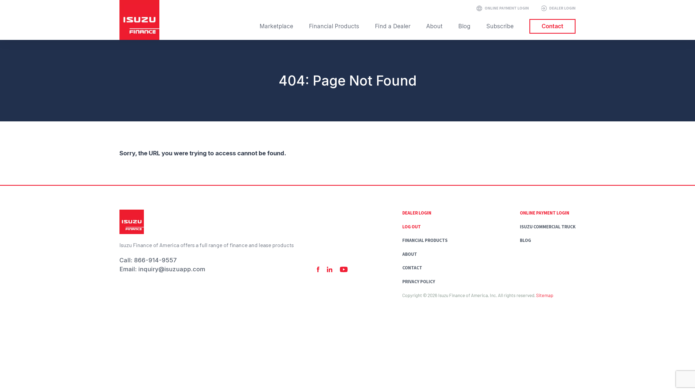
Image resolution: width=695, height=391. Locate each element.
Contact (412, 268)
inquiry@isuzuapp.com (171, 269)
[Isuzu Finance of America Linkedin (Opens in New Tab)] (329, 269)
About (409, 254)
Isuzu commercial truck (548, 227)
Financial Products (425, 240)
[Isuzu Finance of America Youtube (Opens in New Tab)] (344, 269)
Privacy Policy (418, 282)
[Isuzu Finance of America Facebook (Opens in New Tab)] (318, 269)
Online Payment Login (544, 213)
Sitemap (544, 295)
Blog (525, 240)
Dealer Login (416, 213)
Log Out (411, 227)
